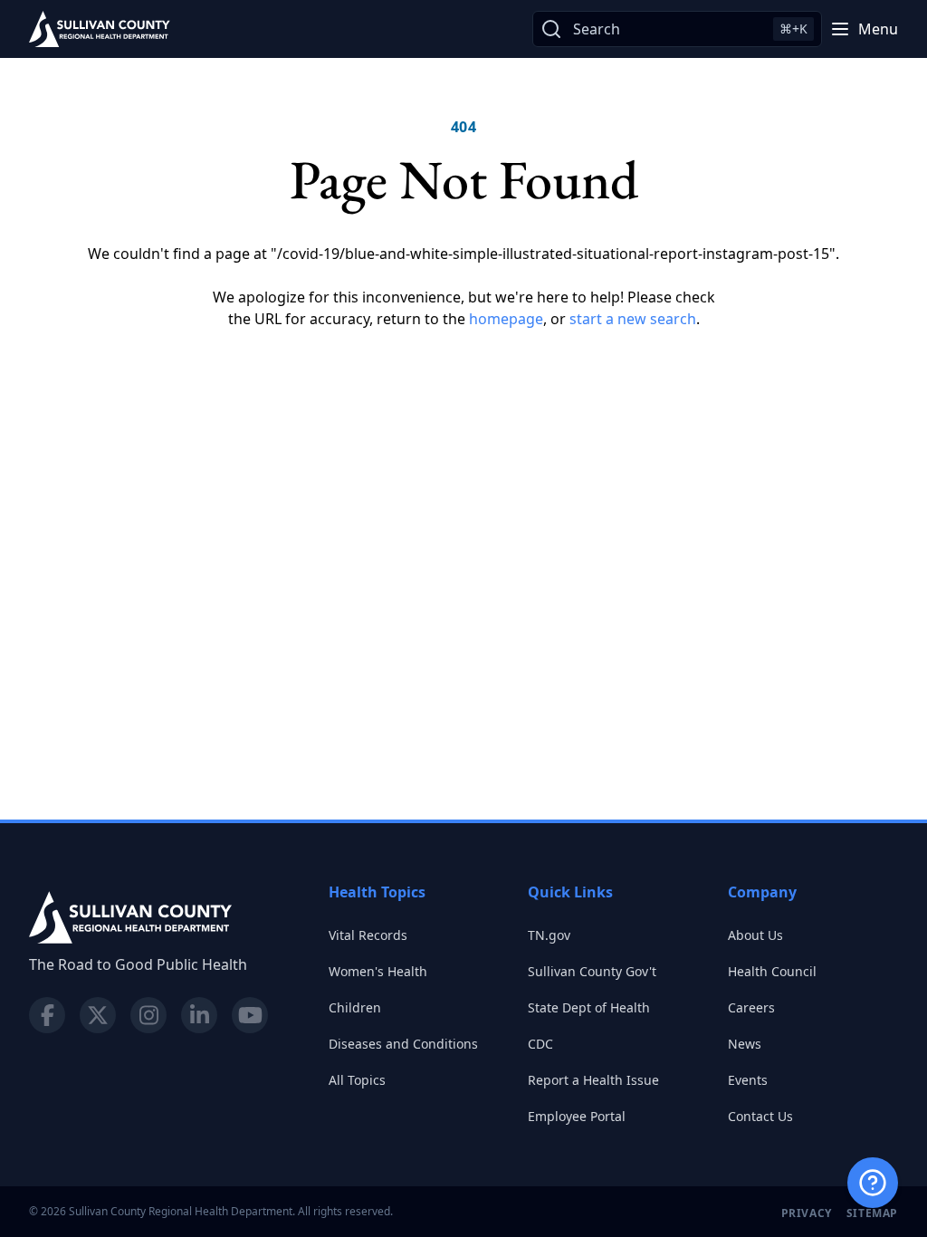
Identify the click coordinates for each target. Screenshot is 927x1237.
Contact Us (760, 1116)
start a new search (632, 319)
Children (355, 1007)
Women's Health (378, 971)
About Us (755, 935)
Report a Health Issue (593, 1079)
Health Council (772, 971)
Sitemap (872, 1213)
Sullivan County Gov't (592, 971)
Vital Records (368, 935)
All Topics (357, 1079)
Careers (751, 1007)
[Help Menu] (872, 1182)
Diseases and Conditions (403, 1043)
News (744, 1043)
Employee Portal (577, 1116)
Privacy (806, 1213)
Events (748, 1079)
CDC (540, 1043)
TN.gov (549, 935)
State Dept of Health (589, 1007)
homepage (506, 319)
